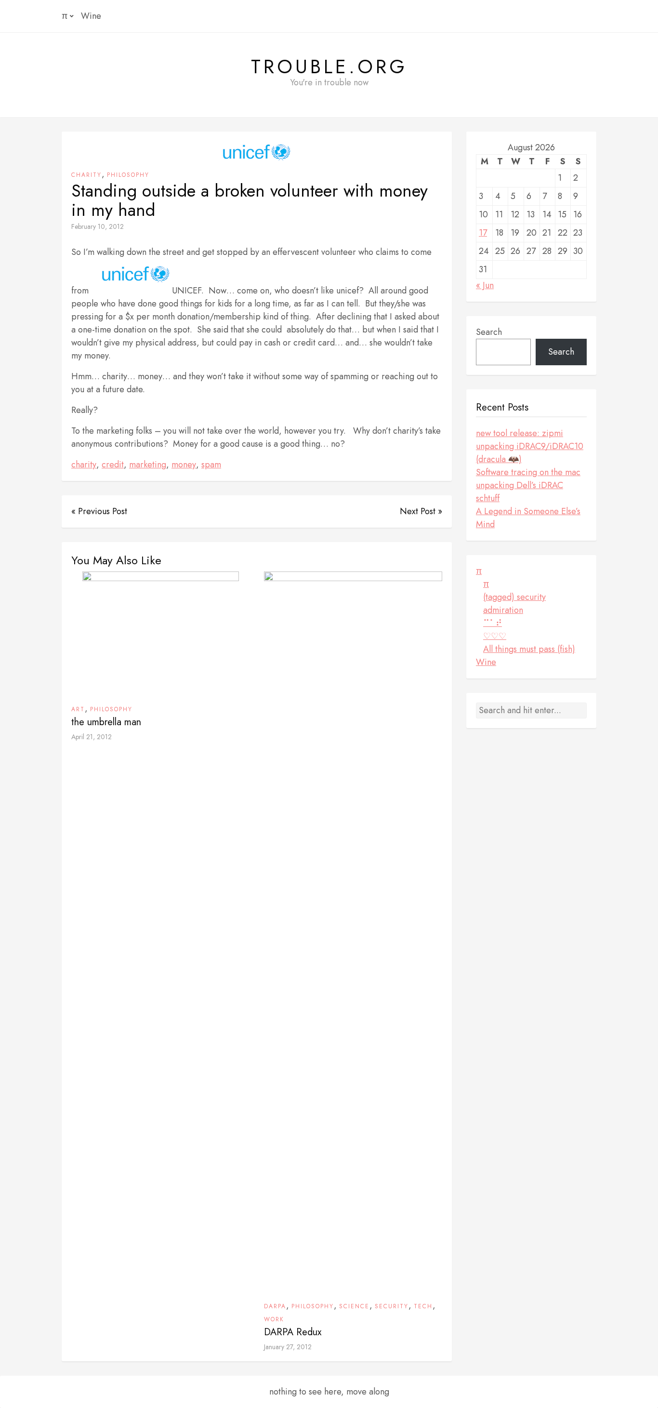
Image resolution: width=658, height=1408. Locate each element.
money (183, 464)
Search (489, 332)
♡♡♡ (494, 636)
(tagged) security (514, 597)
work (274, 1319)
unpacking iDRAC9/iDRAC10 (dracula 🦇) (529, 452)
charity (86, 175)
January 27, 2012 (288, 1347)
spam (211, 464)
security (391, 1306)
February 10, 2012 (97, 226)
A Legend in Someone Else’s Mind (528, 518)
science (354, 1306)
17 (483, 232)
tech (423, 1306)
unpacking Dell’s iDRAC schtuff (519, 492)
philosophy (128, 175)
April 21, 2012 (91, 737)
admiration (503, 610)
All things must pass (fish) (529, 649)
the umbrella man (106, 722)
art (78, 709)
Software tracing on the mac (528, 472)
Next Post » (421, 511)
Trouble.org (329, 66)
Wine (91, 16)
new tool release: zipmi (519, 433)
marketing (147, 464)
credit (113, 464)
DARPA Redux (292, 1332)
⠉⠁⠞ (492, 623)
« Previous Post (99, 511)
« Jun (485, 285)
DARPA (275, 1306)
